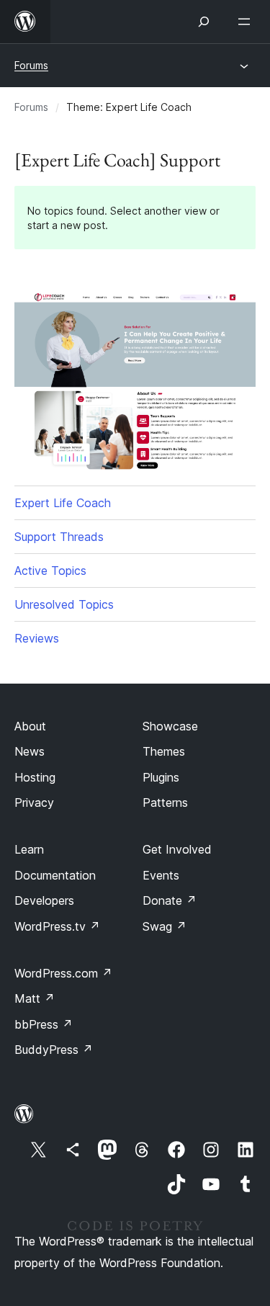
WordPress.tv (57, 926)
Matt (34, 998)
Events (161, 875)
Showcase (170, 726)
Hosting (34, 777)
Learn (29, 849)
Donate (170, 900)
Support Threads (59, 536)
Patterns (165, 802)
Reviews (36, 638)
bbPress (43, 1024)
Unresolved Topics (64, 604)
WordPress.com (63, 973)
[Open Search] (204, 21)
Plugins (161, 777)
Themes (164, 751)
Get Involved (177, 849)
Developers (44, 900)
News (29, 751)
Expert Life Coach (62, 503)
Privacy (34, 802)
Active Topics (50, 570)
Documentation (55, 875)
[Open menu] (247, 21)
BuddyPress (53, 1049)
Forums (31, 65)
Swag (164, 926)
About (30, 726)
